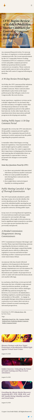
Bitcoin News (19, 312)
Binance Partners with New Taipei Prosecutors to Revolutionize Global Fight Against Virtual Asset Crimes (17, 347)
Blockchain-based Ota (8, 319)
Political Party (6, 321)
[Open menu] (31, 5)
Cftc (25, 312)
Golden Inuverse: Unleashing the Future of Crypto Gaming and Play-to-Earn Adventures (16, 371)
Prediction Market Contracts (19, 321)
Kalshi (27, 319)
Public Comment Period (9, 323)
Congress (22, 319)
